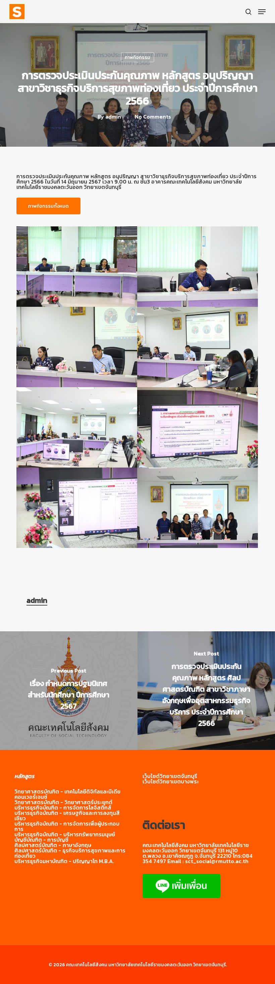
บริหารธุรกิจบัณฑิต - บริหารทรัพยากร (58, 834)
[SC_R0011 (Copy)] (197, 427)
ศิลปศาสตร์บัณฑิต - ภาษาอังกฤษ (52, 845)
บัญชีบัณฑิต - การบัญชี (41, 840)
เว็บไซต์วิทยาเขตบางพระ (171, 781)
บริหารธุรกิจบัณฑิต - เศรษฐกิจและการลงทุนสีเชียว (67, 815)
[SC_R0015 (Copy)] (76, 508)
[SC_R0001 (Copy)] (76, 266)
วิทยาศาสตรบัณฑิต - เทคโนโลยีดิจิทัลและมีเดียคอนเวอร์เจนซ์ (67, 794)
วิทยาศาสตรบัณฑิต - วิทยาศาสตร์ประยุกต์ (63, 802)
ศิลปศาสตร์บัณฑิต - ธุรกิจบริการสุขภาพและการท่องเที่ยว (69, 853)
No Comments (153, 117)
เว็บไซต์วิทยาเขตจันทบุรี (170, 776)
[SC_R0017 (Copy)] (197, 508)
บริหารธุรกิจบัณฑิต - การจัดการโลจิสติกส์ (62, 807)
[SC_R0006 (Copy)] (197, 347)
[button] (262, 11)
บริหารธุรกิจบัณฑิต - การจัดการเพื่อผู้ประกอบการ (66, 826)
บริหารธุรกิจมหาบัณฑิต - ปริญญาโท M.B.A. (64, 861)
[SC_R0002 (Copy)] (197, 266)
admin (113, 117)
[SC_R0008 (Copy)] (76, 427)
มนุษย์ (108, 834)
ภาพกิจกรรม (137, 57)
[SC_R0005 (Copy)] (76, 347)
